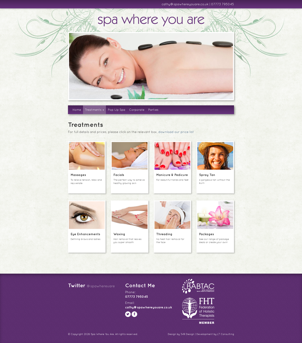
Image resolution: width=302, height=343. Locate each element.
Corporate (136, 109)
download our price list (176, 132)
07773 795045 (222, 4)
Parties (153, 109)
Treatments (93, 109)
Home (77, 109)
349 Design (187, 334)
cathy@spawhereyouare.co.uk (185, 4)
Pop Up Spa (116, 109)
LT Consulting (225, 334)
